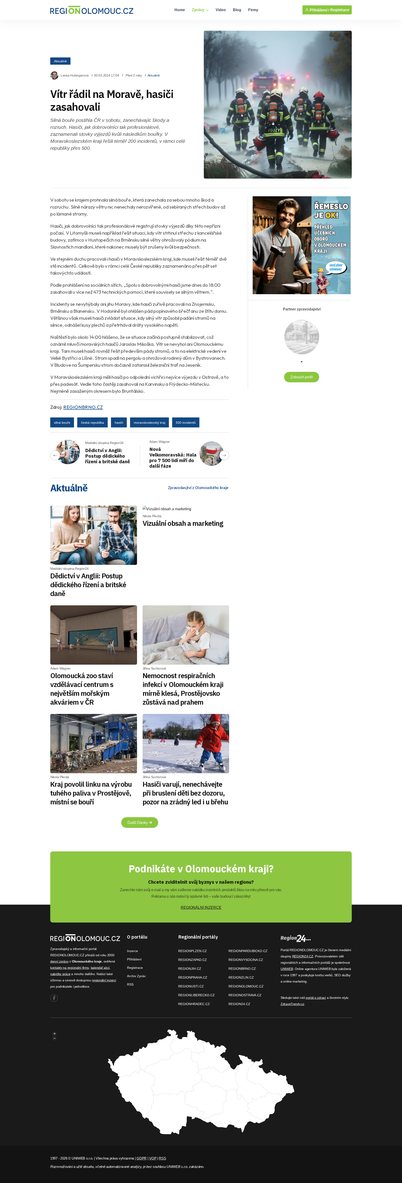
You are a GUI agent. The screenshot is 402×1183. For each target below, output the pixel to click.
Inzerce (132, 951)
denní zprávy (59, 961)
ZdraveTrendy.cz (292, 1004)
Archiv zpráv (136, 976)
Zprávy (198, 10)
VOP (152, 1158)
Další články (138, 823)
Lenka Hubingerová (74, 75)
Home (179, 10)
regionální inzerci (104, 980)
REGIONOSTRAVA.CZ (244, 995)
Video (221, 10)
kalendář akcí (100, 968)
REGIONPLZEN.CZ (192, 951)
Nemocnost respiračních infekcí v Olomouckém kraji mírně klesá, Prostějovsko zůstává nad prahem (183, 688)
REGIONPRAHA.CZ (192, 977)
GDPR (142, 1158)
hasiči (119, 422)
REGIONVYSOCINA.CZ (245, 960)
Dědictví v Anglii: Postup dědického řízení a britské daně (107, 456)
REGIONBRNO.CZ (83, 407)
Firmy (253, 10)
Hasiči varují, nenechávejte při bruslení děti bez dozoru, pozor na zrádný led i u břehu (185, 793)
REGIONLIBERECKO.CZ (196, 995)
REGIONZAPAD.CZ (192, 960)
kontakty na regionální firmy (69, 968)
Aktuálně (60, 61)
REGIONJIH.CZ (189, 968)
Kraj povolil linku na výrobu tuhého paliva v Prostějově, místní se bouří (91, 793)
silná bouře (62, 422)
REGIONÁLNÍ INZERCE (201, 908)
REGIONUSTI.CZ (191, 986)
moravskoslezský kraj (149, 422)
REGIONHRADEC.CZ (194, 1004)
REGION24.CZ (239, 1004)
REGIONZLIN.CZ (241, 977)
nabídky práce (60, 974)
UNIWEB (287, 969)
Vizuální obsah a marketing (183, 523)
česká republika (92, 422)
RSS (130, 984)
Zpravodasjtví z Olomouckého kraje (198, 487)
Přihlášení (134, 959)
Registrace (339, 10)
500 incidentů (186, 422)
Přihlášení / (319, 10)
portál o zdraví (316, 998)
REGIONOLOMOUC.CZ (246, 986)
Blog (237, 10)
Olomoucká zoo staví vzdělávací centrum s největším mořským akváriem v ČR (81, 688)
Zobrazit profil (301, 377)
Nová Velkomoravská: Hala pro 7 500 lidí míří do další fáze (173, 457)
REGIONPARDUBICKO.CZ (248, 951)
